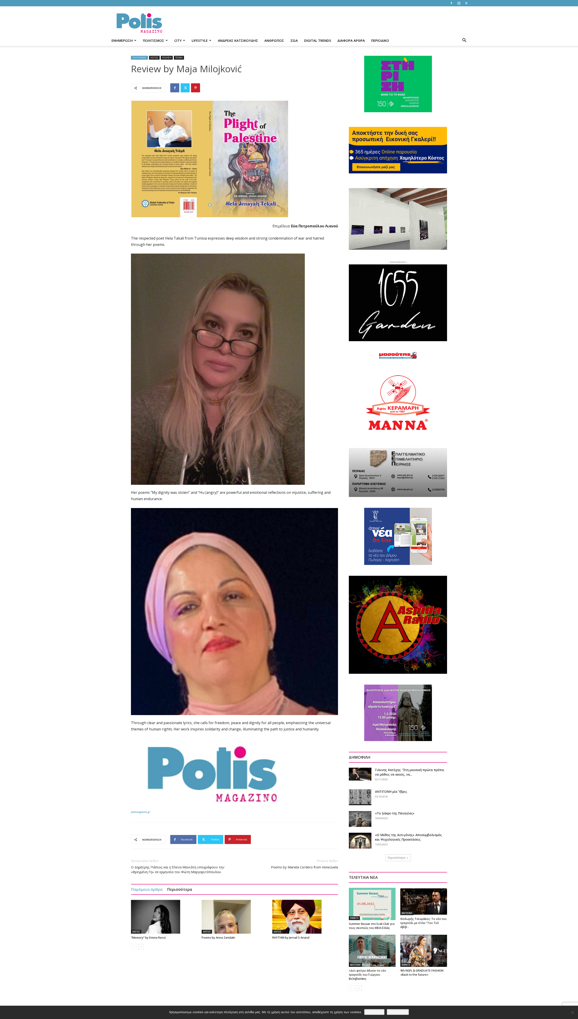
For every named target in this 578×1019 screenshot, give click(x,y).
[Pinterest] (195, 87)
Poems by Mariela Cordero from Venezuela (304, 867)
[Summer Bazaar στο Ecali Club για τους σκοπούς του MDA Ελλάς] (372, 904)
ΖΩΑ (294, 40)
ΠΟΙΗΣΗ (166, 57)
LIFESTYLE (200, 40)
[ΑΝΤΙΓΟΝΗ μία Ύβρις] (360, 797)
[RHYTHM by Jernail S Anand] (305, 917)
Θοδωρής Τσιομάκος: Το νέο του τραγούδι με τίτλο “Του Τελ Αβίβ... (423, 923)
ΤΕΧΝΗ (179, 57)
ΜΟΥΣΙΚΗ (407, 913)
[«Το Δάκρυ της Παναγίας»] (360, 819)
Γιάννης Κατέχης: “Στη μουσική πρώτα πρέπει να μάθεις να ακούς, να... (409, 772)
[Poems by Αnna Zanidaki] (235, 917)
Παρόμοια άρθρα (147, 889)
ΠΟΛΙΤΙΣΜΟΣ (153, 40)
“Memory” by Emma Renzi (148, 937)
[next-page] (141, 946)
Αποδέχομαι (374, 1012)
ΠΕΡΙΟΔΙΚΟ (380, 40)
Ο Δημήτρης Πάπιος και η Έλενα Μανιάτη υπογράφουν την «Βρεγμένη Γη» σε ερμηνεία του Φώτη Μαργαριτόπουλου (177, 869)
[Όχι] (572, 1012)
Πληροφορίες (398, 1012)
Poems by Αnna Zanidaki (218, 937)
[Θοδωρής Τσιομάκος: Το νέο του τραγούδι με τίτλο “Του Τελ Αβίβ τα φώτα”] (423, 901)
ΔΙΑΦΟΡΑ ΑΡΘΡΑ (351, 40)
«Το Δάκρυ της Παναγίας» (395, 813)
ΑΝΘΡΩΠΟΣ (274, 40)
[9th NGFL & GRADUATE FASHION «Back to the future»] (423, 951)
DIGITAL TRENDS (317, 40)
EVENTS (354, 918)
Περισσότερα (179, 889)
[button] (464, 41)
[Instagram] (458, 3)
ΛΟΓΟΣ (154, 57)
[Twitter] (466, 3)
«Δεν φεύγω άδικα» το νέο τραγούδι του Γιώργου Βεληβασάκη (367, 974)
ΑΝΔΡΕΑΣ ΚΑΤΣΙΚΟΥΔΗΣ (238, 40)
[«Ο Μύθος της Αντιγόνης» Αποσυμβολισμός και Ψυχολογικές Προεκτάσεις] (360, 841)
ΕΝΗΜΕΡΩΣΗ (122, 40)
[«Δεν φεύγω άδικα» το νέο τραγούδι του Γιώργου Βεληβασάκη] (372, 951)
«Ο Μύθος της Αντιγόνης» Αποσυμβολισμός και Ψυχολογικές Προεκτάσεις (408, 837)
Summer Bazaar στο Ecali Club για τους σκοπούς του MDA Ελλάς (371, 926)
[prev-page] (134, 946)
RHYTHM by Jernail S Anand (290, 937)
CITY (178, 40)
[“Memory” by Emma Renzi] (164, 917)
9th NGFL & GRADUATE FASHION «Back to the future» (421, 972)
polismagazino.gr (140, 812)
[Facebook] (451, 3)
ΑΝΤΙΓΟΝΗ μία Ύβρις (391, 791)
